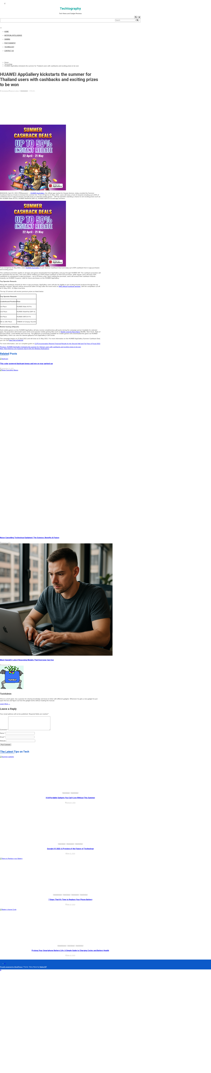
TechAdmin (5, 91)
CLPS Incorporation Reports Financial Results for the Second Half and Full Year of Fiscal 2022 (67, 343)
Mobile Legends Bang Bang (70, 332)
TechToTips (74, 793)
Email (2, 737)
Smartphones (58, 895)
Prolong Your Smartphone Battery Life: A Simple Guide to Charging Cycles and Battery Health (70, 950)
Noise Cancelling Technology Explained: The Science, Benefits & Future (29, 538)
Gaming (7, 39)
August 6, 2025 (5, 542)
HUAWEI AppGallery (37, 193)
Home (6, 31)
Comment (4, 729)
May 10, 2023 (71, 904)
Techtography (70, 8)
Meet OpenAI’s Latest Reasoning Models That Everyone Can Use (27, 660)
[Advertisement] (50, 108)
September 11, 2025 (7, 368)
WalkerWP (43, 967)
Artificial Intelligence (13, 35)
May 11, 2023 (71, 853)
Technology (9, 47)
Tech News (66, 793)
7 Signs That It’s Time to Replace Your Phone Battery (70, 900)
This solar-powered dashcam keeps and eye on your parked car (26, 364)
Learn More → (5, 704)
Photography (10, 43)
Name (2, 733)
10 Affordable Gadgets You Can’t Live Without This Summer (70, 798)
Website (3, 741)
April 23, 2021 (14, 91)
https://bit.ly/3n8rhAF (16, 340)
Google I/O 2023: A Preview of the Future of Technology (70, 849)
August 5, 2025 (5, 665)
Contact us (9, 51)
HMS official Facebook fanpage (69, 286)
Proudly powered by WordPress (11, 967)
